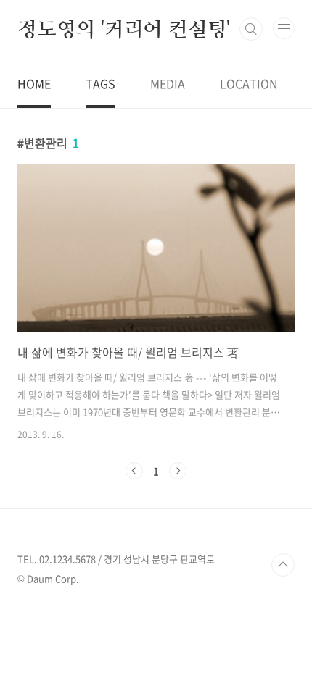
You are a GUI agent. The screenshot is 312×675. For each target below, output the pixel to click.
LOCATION (249, 83)
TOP (283, 565)
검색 (251, 29)
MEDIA (167, 83)
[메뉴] (284, 28)
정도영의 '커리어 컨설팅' (123, 29)
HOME (34, 83)
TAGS (100, 83)
